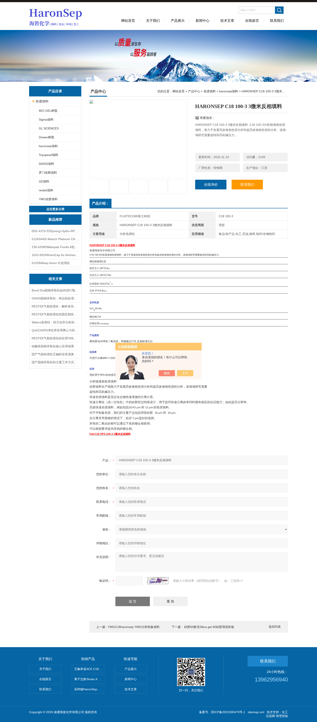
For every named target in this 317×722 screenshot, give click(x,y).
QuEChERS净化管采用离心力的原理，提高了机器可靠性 (55, 330)
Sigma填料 (46, 119)
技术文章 (227, 20)
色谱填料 (42, 101)
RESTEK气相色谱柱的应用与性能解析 (55, 338)
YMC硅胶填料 (48, 199)
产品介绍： (100, 203)
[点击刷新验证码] (158, 580)
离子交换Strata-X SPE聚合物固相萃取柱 (89, 679)
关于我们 (153, 20)
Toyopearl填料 (48, 155)
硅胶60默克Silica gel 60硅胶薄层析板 (209, 627)
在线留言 (252, 20)
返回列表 (275, 626)
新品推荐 (55, 219)
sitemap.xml (256, 712)
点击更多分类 (55, 209)
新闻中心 (202, 20)
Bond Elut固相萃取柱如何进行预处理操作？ (55, 290)
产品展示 (178, 20)
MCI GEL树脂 (48, 110)
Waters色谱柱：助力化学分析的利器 (55, 322)
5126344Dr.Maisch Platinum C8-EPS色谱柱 (55, 239)
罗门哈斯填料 (48, 172)
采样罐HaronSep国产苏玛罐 (89, 689)
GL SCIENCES (49, 128)
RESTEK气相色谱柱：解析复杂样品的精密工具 (55, 306)
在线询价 (211, 184)
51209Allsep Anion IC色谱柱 (51, 263)
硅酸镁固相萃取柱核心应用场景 (53, 346)
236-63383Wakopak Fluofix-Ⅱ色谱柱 (55, 247)
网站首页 (128, 20)
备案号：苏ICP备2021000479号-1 (222, 712)
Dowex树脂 (46, 137)
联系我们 (277, 20)
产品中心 (194, 91)
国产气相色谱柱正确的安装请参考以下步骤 (55, 354)
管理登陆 (282, 716)
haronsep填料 (48, 146)
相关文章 (55, 279)
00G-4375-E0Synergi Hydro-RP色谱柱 (55, 231)
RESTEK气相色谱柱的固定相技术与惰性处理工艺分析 (55, 314)
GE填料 (44, 181)
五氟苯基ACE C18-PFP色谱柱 (89, 669)
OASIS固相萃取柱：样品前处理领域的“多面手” (55, 298)
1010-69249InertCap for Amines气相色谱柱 (55, 255)
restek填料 (46, 190)
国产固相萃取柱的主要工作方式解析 (55, 362)
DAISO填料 (46, 163)
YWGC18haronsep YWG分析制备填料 (134, 627)
